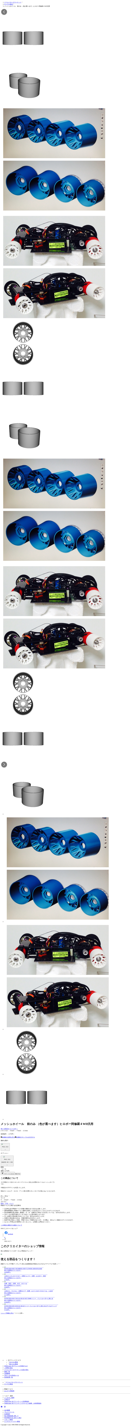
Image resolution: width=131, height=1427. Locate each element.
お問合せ (7, 1399)
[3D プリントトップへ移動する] (65, 1357)
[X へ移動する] (3, 1407)
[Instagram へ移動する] (5, 1407)
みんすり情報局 (9, 1391)
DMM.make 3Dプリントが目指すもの (16, 1366)
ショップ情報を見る (7, 1313)
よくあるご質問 (9, 1397)
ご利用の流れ (8, 1368)
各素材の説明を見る (8, 1137)
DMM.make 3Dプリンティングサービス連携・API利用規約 (22, 1403)
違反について (18, 1225)
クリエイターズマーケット (12, 2)
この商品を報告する (7, 1225)
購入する (17, 1174)
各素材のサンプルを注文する (25, 1137)
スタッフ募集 (8, 1419)
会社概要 (7, 1410)
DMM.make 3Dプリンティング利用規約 (16, 1401)
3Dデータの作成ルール (11, 1375)
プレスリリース (9, 1412)
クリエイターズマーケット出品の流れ (16, 1370)
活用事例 (7, 1373)
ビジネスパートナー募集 (12, 1421)
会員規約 (7, 1414)
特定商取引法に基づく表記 (12, 1418)
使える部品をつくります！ (9, 1129)
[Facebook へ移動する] (1, 1407)
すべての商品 (8, 4)
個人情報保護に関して (11, 1416)
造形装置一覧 (8, 1377)
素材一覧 (7, 1371)
